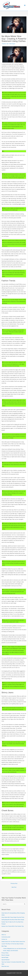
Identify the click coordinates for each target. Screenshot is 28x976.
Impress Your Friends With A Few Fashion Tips (13, 926)
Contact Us (4, 939)
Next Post (14, 887)
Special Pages (5, 957)
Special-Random (5, 959)
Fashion (4, 43)
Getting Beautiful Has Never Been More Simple (13, 919)
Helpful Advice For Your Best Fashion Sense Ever (13, 941)
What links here (5, 966)
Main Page (4, 946)
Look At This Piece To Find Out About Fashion (13, 943)
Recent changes (5, 955)
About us (4, 934)
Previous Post (14, 883)
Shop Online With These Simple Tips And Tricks (13, 917)
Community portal (6, 937)
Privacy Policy (5, 952)
